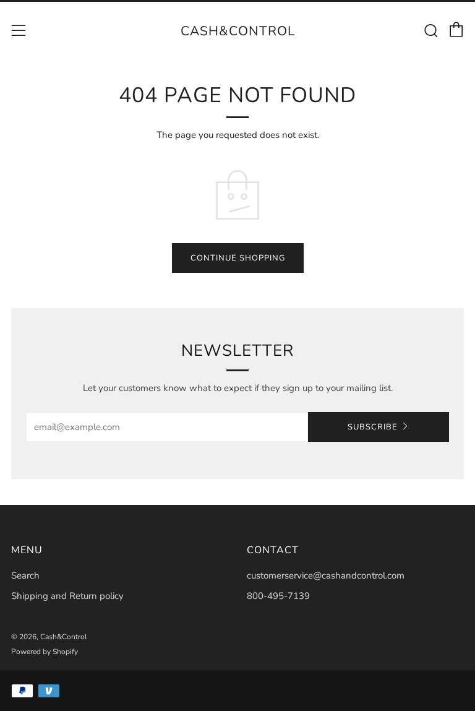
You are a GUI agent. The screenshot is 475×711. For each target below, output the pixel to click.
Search (25, 575)
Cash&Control (238, 31)
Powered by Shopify (44, 652)
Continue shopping (237, 258)
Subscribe (373, 427)
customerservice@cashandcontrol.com (325, 575)
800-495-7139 (278, 596)
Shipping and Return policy (67, 596)
